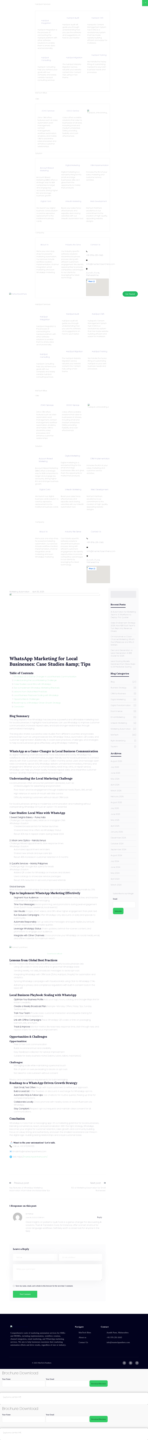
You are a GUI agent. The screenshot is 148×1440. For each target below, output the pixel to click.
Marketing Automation (19, 591)
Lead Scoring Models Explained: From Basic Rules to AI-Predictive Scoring (123, 664)
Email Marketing (118, 717)
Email (115, 899)
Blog (113, 681)
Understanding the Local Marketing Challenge (35, 680)
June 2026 (115, 773)
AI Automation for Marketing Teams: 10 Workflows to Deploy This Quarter (123, 615)
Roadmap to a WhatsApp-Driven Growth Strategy (37, 702)
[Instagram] (124, 1363)
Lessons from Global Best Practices (30, 691)
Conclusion (19, 706)
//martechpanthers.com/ (34, 1156)
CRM (37, 395)
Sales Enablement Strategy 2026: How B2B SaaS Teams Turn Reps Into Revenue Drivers (123, 626)
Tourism (114, 746)
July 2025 (115, 808)
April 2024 (115, 879)
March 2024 (116, 884)
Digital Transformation (121, 705)
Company (39, 522)
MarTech (115, 734)
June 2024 (115, 867)
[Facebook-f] (137, 1363)
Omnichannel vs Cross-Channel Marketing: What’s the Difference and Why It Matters (122, 640)
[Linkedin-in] (130, 1363)
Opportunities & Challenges (26, 699)
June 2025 (115, 814)
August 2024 (116, 855)
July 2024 (115, 861)
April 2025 (115, 826)
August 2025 (116, 802)
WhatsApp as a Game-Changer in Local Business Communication (45, 676)
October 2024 (117, 843)
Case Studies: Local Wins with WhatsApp (32, 684)
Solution (38, 446)
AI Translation (47, 1225)
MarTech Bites (41, 390)
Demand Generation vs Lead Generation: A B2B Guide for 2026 (122, 653)
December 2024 (118, 837)
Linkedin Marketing (119, 723)
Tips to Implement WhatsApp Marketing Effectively (37, 687)
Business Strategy (118, 687)
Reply (99, 1217)
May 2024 (115, 873)
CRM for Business (118, 693)
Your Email (50, 1379)
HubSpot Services (42, 304)
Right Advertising (118, 740)
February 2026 (117, 796)
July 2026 (115, 767)
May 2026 (115, 779)
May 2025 (115, 820)
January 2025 (117, 832)
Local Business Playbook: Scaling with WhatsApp (36, 695)
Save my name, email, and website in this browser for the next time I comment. (44, 1286)
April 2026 (115, 784)
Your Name (6, 1379)
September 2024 (118, 849)
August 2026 (116, 761)
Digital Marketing (118, 699)
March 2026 (116, 790)
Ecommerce (116, 711)
